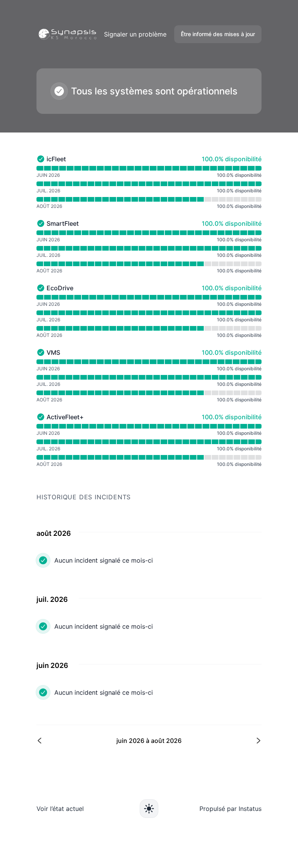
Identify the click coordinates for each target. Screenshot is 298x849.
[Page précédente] (93, 740)
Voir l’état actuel (60, 808)
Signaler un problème (135, 34)
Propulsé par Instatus (230, 808)
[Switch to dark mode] (149, 808)
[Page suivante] (204, 740)
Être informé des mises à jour (218, 34)
